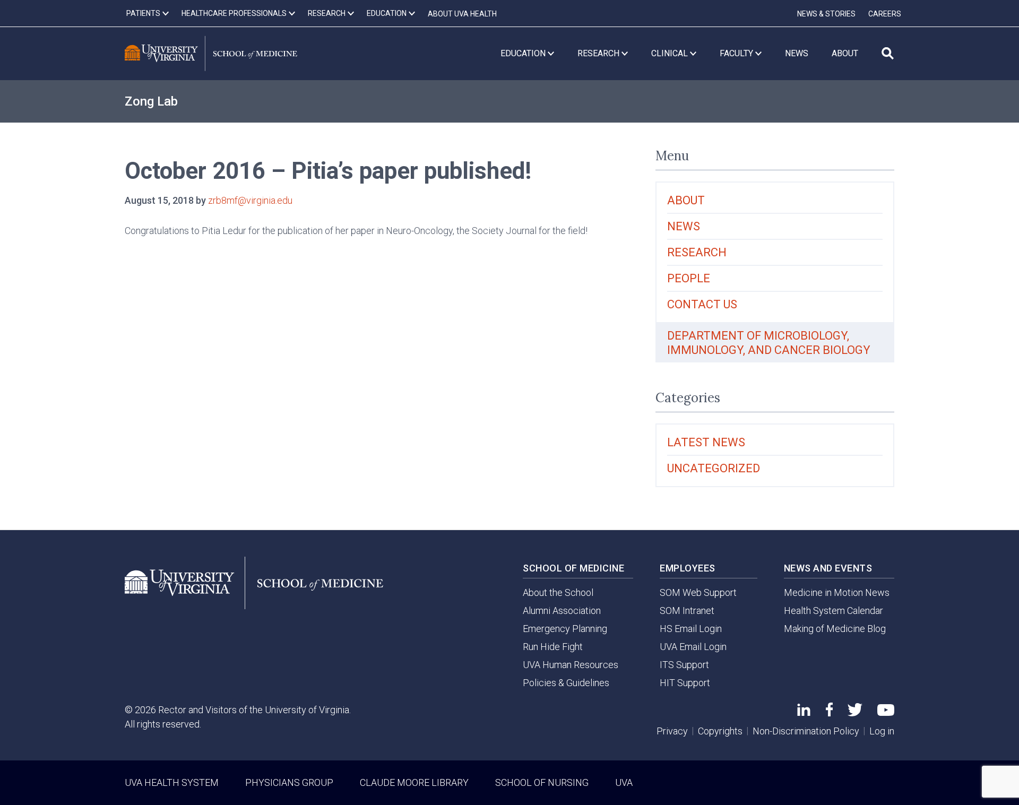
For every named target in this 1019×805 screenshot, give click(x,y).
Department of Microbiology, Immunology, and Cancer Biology (768, 343)
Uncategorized (713, 468)
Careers (884, 14)
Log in (881, 731)
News (683, 226)
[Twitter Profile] (855, 713)
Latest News (706, 442)
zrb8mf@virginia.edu (250, 200)
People (688, 278)
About (686, 200)
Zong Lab (151, 101)
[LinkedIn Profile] (804, 712)
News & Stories (826, 14)
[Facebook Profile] (829, 713)
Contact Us (702, 304)
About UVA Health (462, 14)
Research (697, 252)
